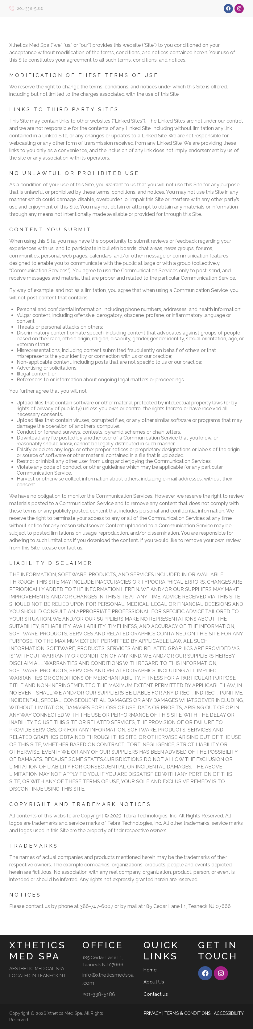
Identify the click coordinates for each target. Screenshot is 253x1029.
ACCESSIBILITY (229, 1013)
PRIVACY (152, 1013)
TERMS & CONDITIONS (187, 1013)
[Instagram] (239, 8)
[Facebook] (228, 8)
